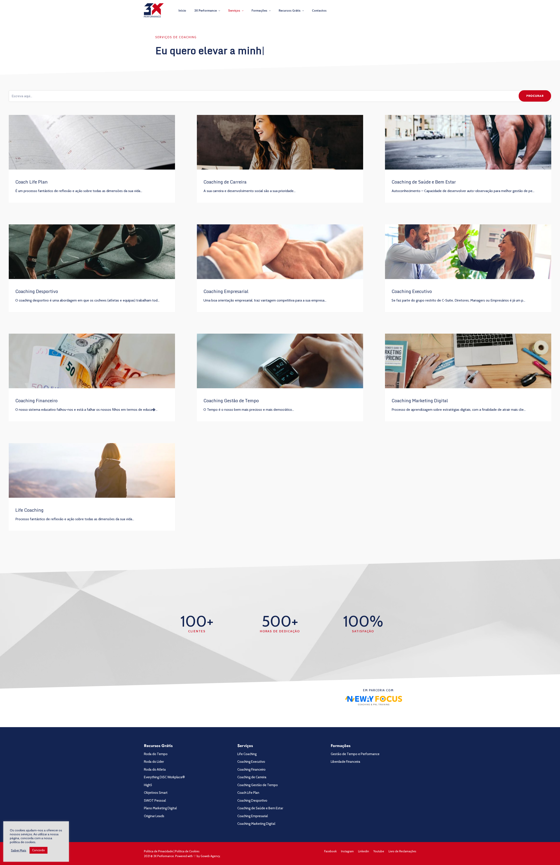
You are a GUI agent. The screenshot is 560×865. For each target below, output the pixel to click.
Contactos (319, 10)
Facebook (330, 851)
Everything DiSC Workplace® (164, 777)
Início (182, 10)
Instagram (347, 851)
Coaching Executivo (412, 291)
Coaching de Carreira (225, 181)
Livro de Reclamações (402, 851)
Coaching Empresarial (225, 291)
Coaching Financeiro (36, 400)
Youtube (378, 851)
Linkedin (363, 851)
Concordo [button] (38, 850)
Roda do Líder (154, 762)
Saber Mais (18, 850)
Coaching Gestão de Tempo (231, 400)
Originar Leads (154, 816)
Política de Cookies (187, 851)
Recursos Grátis (290, 10)
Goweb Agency (210, 856)
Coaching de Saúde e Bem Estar (424, 181)
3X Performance (205, 10)
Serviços (234, 10)
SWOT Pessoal (155, 801)
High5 (148, 785)
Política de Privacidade (158, 851)
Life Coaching (29, 510)
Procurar (535, 96)
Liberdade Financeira (345, 762)
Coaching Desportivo (36, 291)
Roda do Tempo (156, 754)
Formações (259, 10)
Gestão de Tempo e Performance (355, 754)
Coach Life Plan (31, 181)
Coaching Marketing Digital (420, 400)
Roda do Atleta (155, 769)
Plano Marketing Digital (160, 808)
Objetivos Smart (156, 793)
